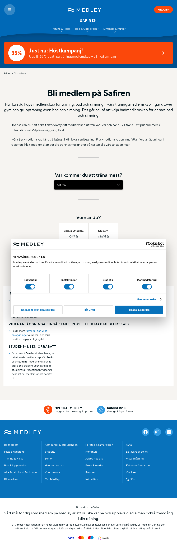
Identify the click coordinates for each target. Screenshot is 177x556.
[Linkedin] (169, 432)
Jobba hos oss (94, 459)
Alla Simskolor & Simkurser (20, 472)
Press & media (94, 465)
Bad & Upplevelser (15, 465)
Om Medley (52, 479)
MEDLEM (163, 10)
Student (50, 452)
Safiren (7, 73)
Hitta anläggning (14, 452)
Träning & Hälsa (13, 459)
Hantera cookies (147, 299)
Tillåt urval (88, 309)
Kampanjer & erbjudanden (61, 445)
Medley (22, 432)
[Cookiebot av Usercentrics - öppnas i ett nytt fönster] (148, 244)
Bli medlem (20, 73)
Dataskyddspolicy (137, 452)
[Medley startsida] (84, 9)
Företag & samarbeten (99, 445)
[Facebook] (145, 432)
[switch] (69, 286)
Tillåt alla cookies (139, 309)
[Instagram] (157, 432)
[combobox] (88, 185)
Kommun (91, 452)
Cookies (131, 472)
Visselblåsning (135, 459)
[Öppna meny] (9, 9)
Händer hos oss (54, 465)
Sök (132, 479)
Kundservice (52, 472)
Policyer (90, 472)
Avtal (129, 445)
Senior (49, 459)
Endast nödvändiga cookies (38, 309)
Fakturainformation (138, 465)
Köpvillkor (91, 479)
